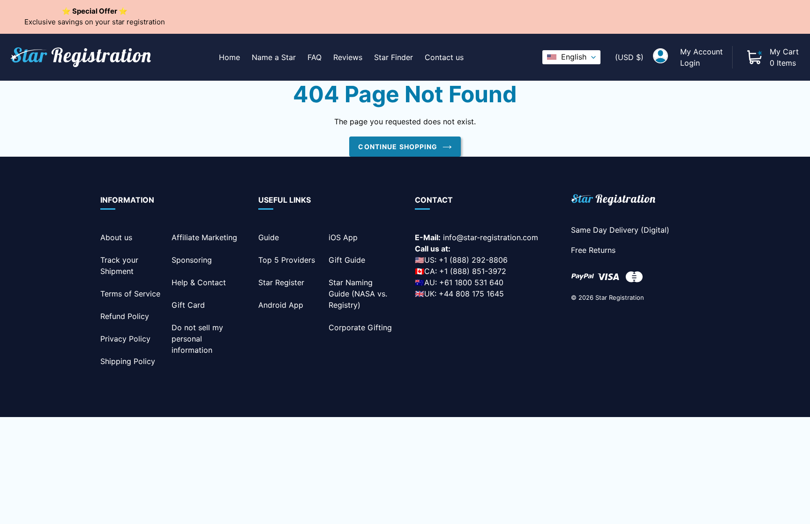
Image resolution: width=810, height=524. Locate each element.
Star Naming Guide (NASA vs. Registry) (358, 294)
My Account (701, 51)
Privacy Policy (125, 338)
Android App (280, 305)
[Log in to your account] (660, 57)
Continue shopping (397, 147)
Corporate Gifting (360, 327)
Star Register (281, 282)
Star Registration (619, 297)
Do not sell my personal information (197, 339)
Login (690, 63)
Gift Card (188, 305)
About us (116, 237)
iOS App (343, 237)
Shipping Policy (127, 361)
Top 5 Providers (286, 260)
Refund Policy (124, 316)
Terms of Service (130, 293)
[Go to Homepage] (613, 201)
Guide (268, 237)
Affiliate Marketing (204, 237)
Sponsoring (192, 260)
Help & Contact (199, 282)
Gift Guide (347, 260)
